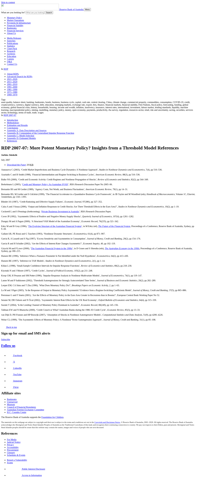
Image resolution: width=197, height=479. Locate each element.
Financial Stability (15, 25)
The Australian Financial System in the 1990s (51, 248)
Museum (11, 404)
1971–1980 (12, 92)
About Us (11, 33)
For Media (11, 439)
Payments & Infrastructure (19, 23)
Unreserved (12, 402)
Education (11, 56)
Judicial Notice (13, 442)
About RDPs (13, 74)
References (12, 141)
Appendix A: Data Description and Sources (26, 130)
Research (11, 51)
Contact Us (12, 64)
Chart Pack (12, 48)
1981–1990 (12, 89)
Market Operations (15, 20)
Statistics (11, 46)
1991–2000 (12, 87)
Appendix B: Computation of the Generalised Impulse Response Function (40, 133)
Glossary (11, 452)
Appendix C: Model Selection (20, 135)
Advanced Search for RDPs (19, 76)
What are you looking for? (13, 12)
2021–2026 (12, 79)
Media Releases (14, 38)
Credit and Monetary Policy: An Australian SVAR (45, 184)
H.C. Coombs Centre (16, 412)
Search (49, 13)
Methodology (13, 122)
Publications (12, 43)
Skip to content (8, 2)
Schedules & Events (16, 455)
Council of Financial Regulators (21, 407)
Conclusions (12, 128)
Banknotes (12, 28)
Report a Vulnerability (17, 460)
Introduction (12, 120)
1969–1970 (12, 94)
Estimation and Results (17, 125)
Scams (10, 462)
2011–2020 (12, 81)
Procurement (12, 450)
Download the (16, 165)
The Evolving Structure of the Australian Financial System (54, 226)
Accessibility (13, 447)
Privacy (10, 445)
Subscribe (5, 339)
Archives (11, 54)
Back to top (11, 327)
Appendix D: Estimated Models (21, 138)
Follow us (8, 345)
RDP (6, 69)
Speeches (11, 41)
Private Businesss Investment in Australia (60, 211)
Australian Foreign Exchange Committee (25, 409)
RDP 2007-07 (10, 115)
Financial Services (15, 30)
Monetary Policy (14, 17)
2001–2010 (12, 84)
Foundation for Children (52, 417)
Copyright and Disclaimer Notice (107, 422)
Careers (10, 59)
